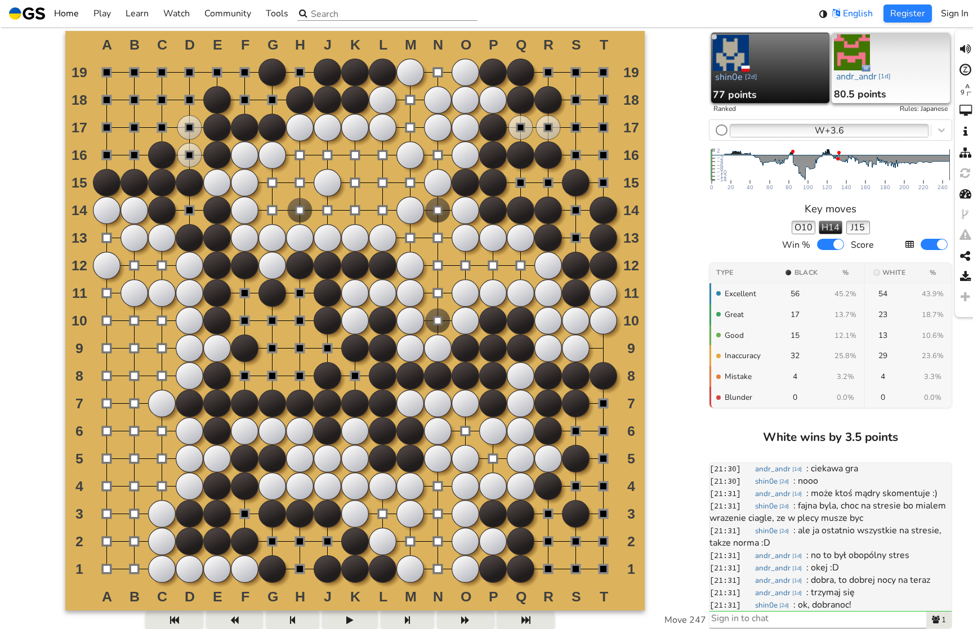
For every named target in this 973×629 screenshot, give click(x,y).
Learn (137, 13)
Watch (176, 13)
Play (102, 13)
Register (907, 13)
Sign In (954, 13)
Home (66, 13)
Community (227, 13)
